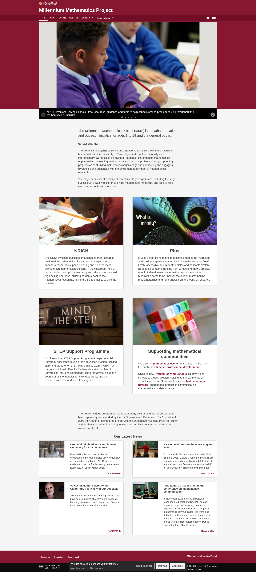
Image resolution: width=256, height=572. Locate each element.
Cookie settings (144, 566)
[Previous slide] (43, 115)
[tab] (122, 117)
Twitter (208, 18)
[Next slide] (213, 115)
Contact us (58, 557)
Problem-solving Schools (171, 373)
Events (62, 18)
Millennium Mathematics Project (76, 10)
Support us (45, 557)
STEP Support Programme (81, 351)
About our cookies (79, 568)
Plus (174, 250)
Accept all (177, 566)
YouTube (214, 18)
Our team (74, 18)
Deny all (162, 566)
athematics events (166, 363)
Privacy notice (194, 569)
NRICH (81, 250)
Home (44, 18)
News (53, 18)
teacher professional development (178, 367)
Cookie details (96, 568)
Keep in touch (104, 18)
